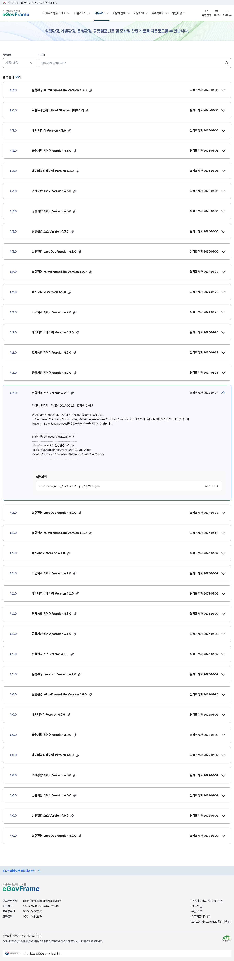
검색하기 (227, 63)
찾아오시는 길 (35, 935)
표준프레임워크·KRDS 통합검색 (209, 922)
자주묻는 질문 (19, 935)
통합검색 (206, 15)
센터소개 (7, 935)
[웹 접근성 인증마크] (226, 938)
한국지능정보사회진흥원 (205, 901)
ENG (217, 15)
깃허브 (195, 906)
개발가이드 (80, 13)
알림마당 (177, 13)
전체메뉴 (227, 15)
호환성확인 (158, 13)
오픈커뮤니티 (198, 916)
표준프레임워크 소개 (54, 13)
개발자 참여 (119, 13)
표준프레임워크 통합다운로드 (19, 871)
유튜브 (195, 911)
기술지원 (139, 13)
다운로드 (100, 13)
